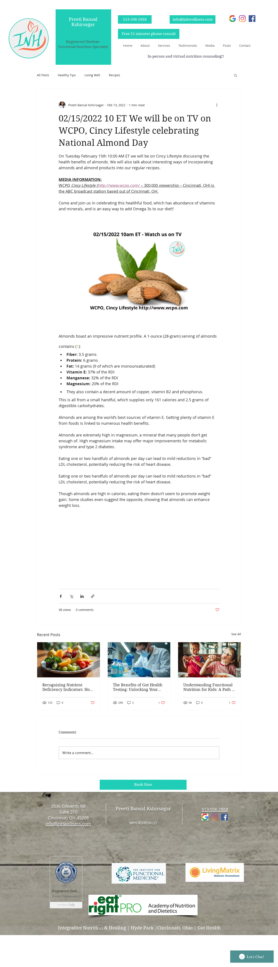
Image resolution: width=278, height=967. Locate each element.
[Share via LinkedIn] (82, 596)
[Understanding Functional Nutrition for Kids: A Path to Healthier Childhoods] (209, 659)
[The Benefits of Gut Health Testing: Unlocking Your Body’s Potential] (139, 659)
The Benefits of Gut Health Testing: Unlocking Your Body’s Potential (137, 687)
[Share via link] (93, 596)
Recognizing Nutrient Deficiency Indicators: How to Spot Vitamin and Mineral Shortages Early (67, 687)
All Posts (43, 75)
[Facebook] (252, 18)
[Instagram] (242, 18)
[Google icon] (232, 18)
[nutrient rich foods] (68, 659)
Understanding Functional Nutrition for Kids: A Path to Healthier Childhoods (209, 687)
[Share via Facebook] (61, 596)
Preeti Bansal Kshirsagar (83, 22)
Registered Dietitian (83, 41)
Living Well (92, 75)
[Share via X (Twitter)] (71, 596)
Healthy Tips (67, 75)
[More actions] (216, 105)
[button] (144, 45)
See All (236, 634)
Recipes (114, 75)
